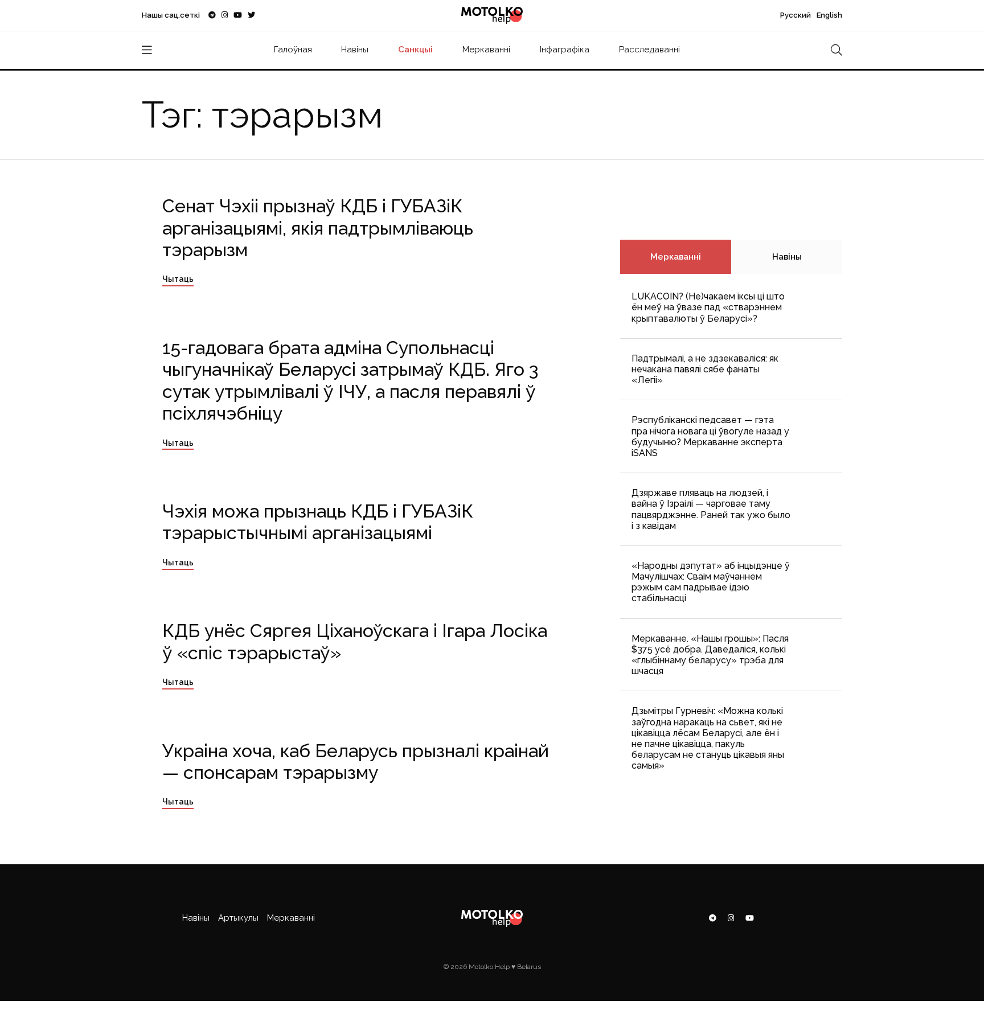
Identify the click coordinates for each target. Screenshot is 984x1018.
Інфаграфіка (564, 49)
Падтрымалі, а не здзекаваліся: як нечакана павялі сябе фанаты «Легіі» (705, 369)
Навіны (354, 49)
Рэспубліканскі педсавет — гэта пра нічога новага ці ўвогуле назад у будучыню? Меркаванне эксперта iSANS (710, 436)
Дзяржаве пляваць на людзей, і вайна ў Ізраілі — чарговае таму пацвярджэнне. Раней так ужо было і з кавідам (711, 509)
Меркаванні (486, 49)
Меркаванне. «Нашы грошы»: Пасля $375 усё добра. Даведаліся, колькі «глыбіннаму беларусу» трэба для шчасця (710, 655)
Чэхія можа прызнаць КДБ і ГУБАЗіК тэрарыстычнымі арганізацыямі (317, 521)
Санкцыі (415, 49)
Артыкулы (238, 918)
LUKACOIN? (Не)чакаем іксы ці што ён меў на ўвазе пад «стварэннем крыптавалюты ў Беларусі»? (708, 307)
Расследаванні (649, 49)
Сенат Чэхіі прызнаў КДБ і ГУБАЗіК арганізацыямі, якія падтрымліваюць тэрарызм (317, 227)
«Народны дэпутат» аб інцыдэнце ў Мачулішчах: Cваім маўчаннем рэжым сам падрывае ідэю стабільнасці (711, 582)
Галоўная (293, 49)
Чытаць (178, 279)
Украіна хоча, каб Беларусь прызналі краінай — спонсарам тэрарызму (355, 761)
